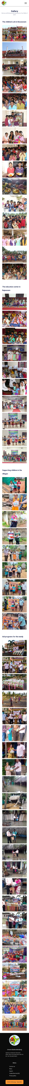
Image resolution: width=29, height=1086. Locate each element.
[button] (26, 3)
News (10, 1068)
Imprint (11, 1071)
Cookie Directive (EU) (14, 1073)
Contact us (12, 1066)
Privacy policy (12, 1075)
